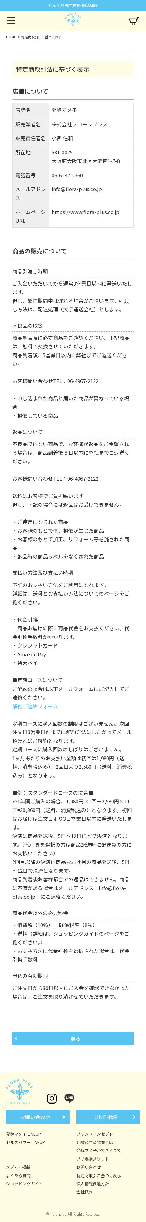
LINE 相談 (105, 1116)
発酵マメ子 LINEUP (23, 1134)
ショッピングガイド (24, 1183)
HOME (11, 36)
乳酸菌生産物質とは (94, 1142)
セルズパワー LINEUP (25, 1142)
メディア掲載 (18, 1167)
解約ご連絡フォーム (35, 706)
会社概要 (84, 1191)
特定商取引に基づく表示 (98, 1175)
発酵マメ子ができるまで (98, 1150)
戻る (76, 1038)
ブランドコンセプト (94, 1134)
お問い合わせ (35, 1116)
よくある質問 (18, 1175)
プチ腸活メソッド (92, 1159)
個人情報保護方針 (92, 1183)
